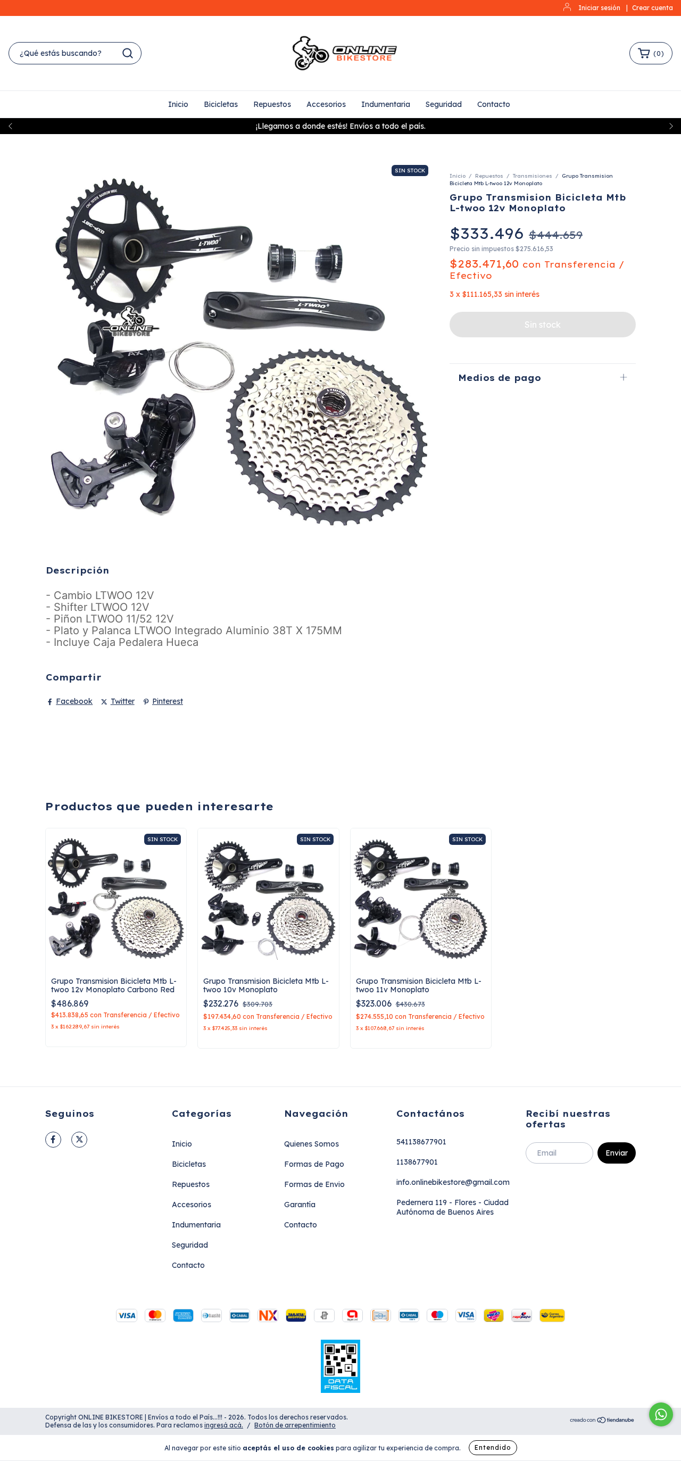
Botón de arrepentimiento (295, 1425)
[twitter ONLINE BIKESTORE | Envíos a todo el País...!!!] (79, 1140)
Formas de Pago (314, 1164)
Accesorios (326, 104)
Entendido (493, 1447)
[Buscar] (127, 53)
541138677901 (421, 1142)
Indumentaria (385, 104)
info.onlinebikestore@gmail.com (453, 1182)
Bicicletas (221, 104)
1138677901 (417, 1162)
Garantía (299, 1204)
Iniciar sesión (599, 8)
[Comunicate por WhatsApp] (661, 1414)
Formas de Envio (314, 1184)
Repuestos (272, 104)
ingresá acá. (223, 1425)
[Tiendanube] (602, 1421)
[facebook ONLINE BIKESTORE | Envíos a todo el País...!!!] (53, 1140)
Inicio (178, 104)
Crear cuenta (652, 8)
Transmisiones (532, 175)
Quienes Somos (311, 1144)
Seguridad (444, 104)
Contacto (493, 104)
